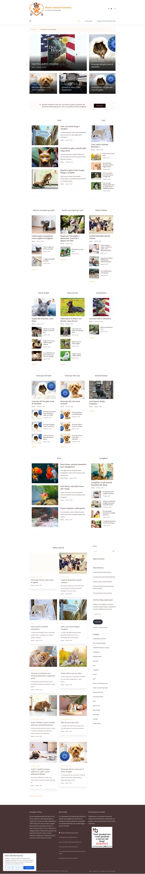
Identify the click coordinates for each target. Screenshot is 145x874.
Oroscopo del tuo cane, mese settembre (77, 437)
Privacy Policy (88, 21)
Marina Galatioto (42, 871)
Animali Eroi (96, 652)
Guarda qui (99, 106)
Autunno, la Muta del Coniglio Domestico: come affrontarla (109, 503)
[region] (19, 862)
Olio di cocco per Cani (70, 722)
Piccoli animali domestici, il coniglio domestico (109, 513)
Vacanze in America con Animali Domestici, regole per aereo (43, 675)
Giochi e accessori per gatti (100, 688)
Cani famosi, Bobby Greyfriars (97, 402)
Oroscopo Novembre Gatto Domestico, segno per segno (49, 413)
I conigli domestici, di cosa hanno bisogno (109, 522)
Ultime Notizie (65, 576)
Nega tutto (17, 867)
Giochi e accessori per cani (100, 683)
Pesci (94, 701)
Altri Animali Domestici (99, 643)
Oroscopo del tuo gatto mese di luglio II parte (50, 29)
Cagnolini (95, 661)
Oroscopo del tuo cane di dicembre (77, 413)
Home (79, 21)
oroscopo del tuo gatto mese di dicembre (104, 577)
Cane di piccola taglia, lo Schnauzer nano (78, 330)
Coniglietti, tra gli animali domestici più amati (101, 483)
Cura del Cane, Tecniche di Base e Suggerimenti (108, 165)
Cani (32, 623)
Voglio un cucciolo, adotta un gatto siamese (49, 342)
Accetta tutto (29, 867)
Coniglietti (96, 670)
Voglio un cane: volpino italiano (76, 354)
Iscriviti (97, 622)
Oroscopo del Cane (38, 59)
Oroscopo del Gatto (97, 59)
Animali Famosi (97, 656)
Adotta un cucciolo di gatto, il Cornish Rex (49, 330)
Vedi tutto (34, 447)
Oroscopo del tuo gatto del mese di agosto (48, 437)
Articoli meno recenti (35, 796)
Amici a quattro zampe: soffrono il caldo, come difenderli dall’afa (106, 247)
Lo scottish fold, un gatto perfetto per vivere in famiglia (49, 354)
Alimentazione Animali (37, 719)
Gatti (62, 623)
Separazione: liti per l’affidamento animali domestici (107, 260)
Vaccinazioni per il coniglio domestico (108, 492)
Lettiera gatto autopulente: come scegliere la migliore (42, 237)
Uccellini (95, 719)
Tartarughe (96, 714)
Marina (33, 66)
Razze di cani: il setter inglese (76, 342)
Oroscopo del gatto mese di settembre (49, 425)
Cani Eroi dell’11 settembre (100, 319)
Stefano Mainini (64, 478)
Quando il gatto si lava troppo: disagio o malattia (72, 171)
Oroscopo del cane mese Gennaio (48, 62)
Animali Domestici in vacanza (39, 670)
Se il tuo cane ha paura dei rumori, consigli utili (108, 174)
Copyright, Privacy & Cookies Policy (106, 21)
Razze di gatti (96, 710)
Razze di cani (96, 705)
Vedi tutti (34, 269)
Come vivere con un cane (71, 673)
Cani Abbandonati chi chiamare (106, 272)
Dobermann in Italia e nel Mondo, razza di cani (70, 320)
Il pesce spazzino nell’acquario (72, 508)
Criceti (95, 674)
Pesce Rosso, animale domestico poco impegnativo (73, 465)
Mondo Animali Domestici (58, 7)
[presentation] (26, 64)
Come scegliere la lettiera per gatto (48, 248)
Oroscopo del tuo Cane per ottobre (77, 425)
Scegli (8, 867)
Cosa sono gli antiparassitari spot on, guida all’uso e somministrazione (108, 185)
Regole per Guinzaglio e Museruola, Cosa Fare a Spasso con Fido (69, 238)
